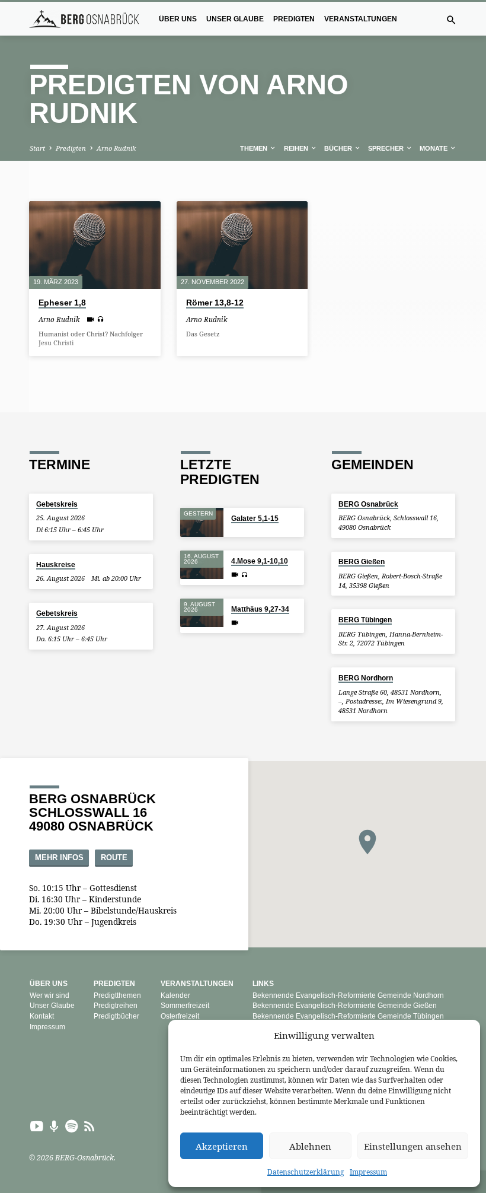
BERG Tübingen (365, 619)
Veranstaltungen (360, 19)
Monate (434, 148)
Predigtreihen (116, 1005)
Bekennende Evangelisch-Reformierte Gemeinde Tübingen (348, 1016)
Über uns (178, 19)
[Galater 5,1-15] (201, 522)
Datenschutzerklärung (305, 1172)
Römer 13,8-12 (215, 302)
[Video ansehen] (90, 319)
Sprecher (386, 148)
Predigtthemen (117, 995)
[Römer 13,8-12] (242, 245)
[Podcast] (54, 1126)
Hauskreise (55, 564)
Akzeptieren (222, 1146)
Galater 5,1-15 (255, 518)
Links (263, 983)
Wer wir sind (49, 995)
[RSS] (89, 1126)
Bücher (339, 148)
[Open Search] (451, 20)
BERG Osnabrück (368, 504)
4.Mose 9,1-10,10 (259, 561)
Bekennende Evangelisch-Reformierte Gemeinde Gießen (344, 1005)
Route (114, 858)
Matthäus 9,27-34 (260, 609)
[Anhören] (100, 319)
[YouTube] (36, 1126)
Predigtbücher (116, 1016)
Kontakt (42, 1016)
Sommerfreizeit (185, 1005)
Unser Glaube (235, 19)
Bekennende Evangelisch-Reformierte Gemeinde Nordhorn (348, 995)
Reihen (297, 148)
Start (37, 148)
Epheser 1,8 (62, 302)
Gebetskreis (57, 504)
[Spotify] (71, 1126)
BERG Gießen (361, 561)
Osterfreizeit (180, 1016)
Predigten (294, 19)
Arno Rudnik (116, 148)
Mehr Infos (59, 858)
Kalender (175, 995)
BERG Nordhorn (365, 678)
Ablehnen (310, 1146)
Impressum (368, 1172)
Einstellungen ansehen (413, 1146)
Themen (254, 148)
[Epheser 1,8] (95, 245)
